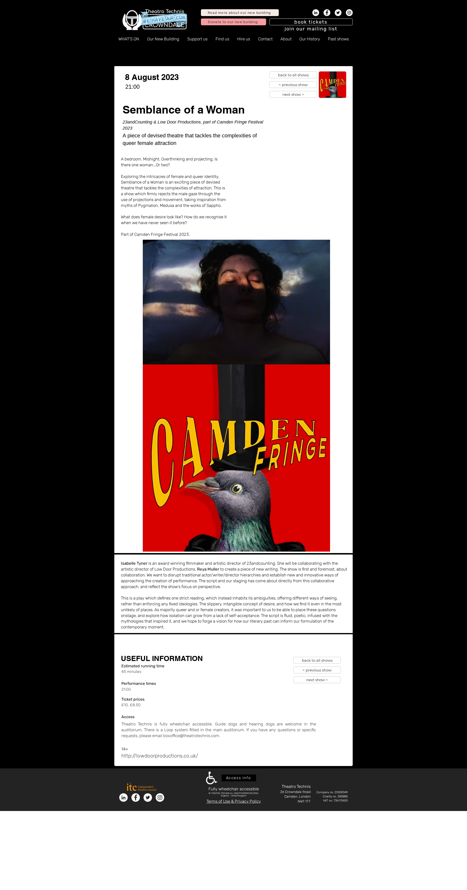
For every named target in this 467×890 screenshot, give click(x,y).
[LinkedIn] (315, 12)
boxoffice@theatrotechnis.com (191, 735)
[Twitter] (338, 12)
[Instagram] (349, 12)
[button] (311, 28)
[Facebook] (326, 12)
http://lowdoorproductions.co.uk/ (159, 756)
